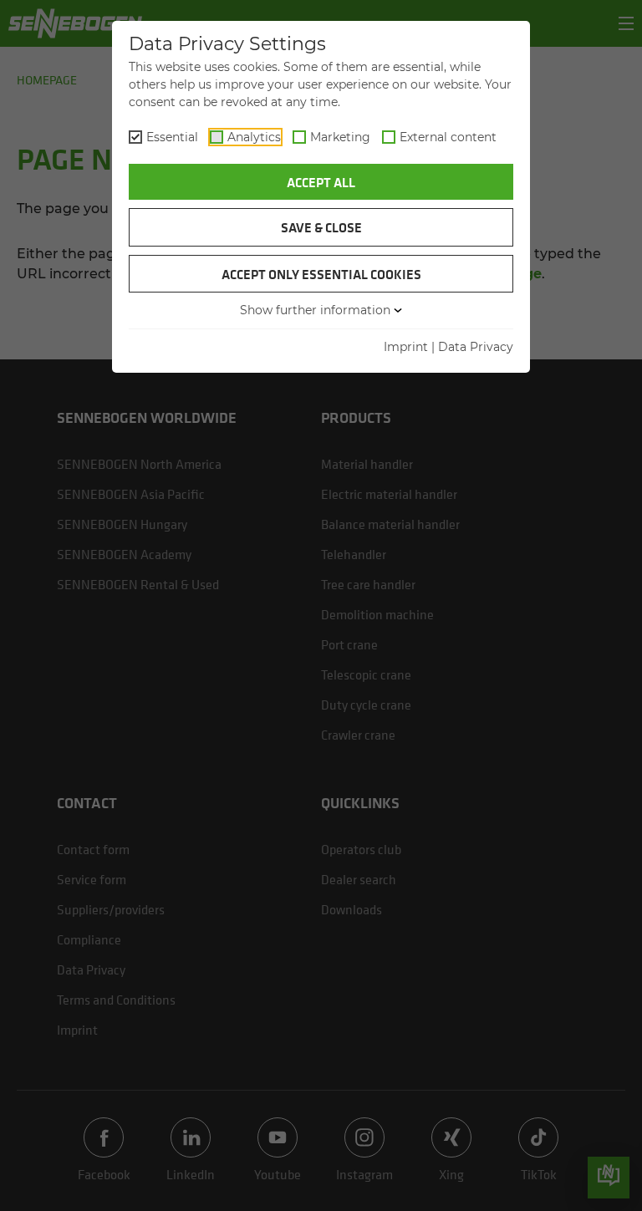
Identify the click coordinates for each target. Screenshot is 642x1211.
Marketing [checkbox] (340, 137)
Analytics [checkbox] (254, 137)
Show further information (315, 310)
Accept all (321, 182)
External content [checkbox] (448, 137)
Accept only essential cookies (321, 274)
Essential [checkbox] (172, 137)
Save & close (321, 227)
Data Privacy (475, 346)
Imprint (406, 346)
